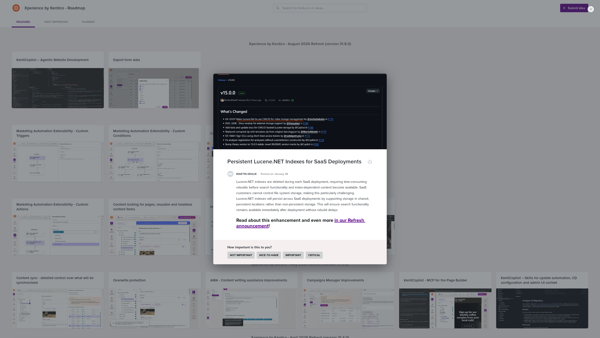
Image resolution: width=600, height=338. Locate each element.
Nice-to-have (268, 255)
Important (293, 255)
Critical (314, 255)
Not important (241, 255)
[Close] (591, 9)
